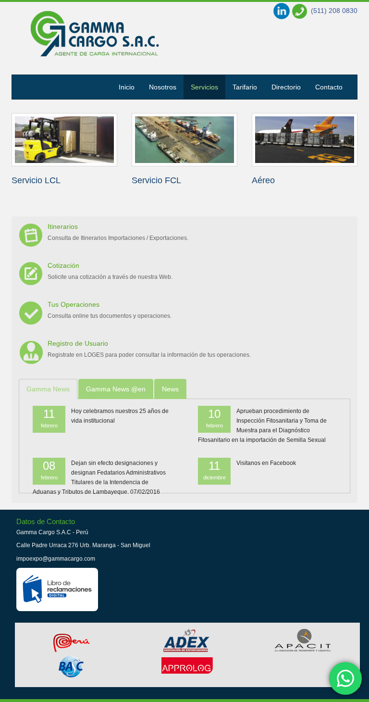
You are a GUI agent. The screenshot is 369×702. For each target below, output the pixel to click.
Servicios (94, 33)
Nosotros (162, 87)
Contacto (329, 87)
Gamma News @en (116, 389)
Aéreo (263, 180)
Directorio (286, 87)
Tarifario (245, 87)
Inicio (127, 87)
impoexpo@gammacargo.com (55, 558)
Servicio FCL (156, 180)
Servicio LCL (36, 180)
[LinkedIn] (281, 10)
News (170, 389)
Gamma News (48, 389)
